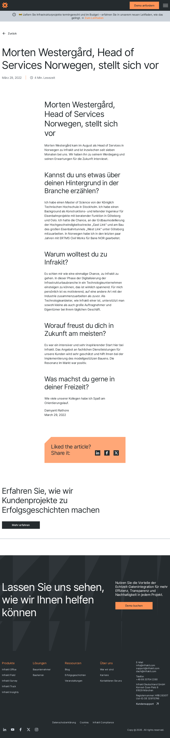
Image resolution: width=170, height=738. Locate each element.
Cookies (84, 722)
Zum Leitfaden (94, 18)
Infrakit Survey (9, 680)
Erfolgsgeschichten (75, 675)
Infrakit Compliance (103, 722)
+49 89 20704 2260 (147, 679)
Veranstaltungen (74, 680)
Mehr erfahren (21, 525)
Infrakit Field (8, 675)
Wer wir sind (107, 669)
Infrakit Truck (9, 686)
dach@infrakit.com (146, 671)
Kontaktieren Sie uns (111, 680)
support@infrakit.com (147, 668)
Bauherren (38, 675)
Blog (67, 669)
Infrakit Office (9, 669)
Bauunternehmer (42, 669)
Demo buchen (134, 605)
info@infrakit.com (145, 665)
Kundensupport (145, 703)
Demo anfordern (144, 5)
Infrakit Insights (10, 692)
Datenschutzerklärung (64, 722)
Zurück (12, 33)
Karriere (104, 675)
